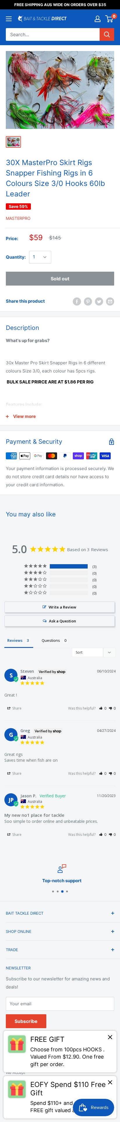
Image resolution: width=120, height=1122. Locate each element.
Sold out (60, 279)
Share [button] (16, 708)
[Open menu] (9, 19)
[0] (109, 18)
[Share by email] (110, 301)
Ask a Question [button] (62, 621)
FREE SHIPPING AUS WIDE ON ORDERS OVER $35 (60, 4)
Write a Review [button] (62, 607)
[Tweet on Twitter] (99, 301)
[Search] (107, 34)
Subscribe (26, 1021)
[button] (102, 708)
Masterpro (18, 218)
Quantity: (16, 257)
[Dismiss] (110, 1039)
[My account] (97, 19)
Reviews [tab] (14, 640)
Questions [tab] (51, 640)
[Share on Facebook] (77, 301)
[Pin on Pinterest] (88, 301)
